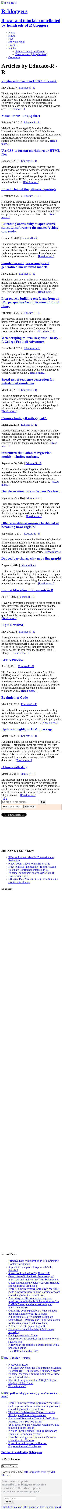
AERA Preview (12, 660)
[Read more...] (17, 109)
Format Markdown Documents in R (27, 590)
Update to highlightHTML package (26, 729)
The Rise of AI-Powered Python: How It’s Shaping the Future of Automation (31, 1414)
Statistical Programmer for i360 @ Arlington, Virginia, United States (33, 1382)
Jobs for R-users (20, 1357)
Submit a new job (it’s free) (30, 51)
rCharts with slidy (14, 767)
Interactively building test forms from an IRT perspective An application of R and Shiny (30, 302)
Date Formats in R (18, 876)
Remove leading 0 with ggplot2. (24, 418)
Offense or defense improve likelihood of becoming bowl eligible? (30, 525)
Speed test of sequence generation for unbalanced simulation (27, 381)
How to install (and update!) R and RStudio (32, 866)
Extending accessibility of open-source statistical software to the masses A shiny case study (29, 227)
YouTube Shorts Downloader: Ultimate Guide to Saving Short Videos (33, 1426)
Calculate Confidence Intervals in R (28, 869)
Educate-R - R (27, 87)
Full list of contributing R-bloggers (21, 1452)
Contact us (14, 57)
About (11, 35)
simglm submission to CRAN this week (29, 81)
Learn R (13, 44)
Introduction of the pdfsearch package (28, 189)
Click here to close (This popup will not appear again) (31, 1507)
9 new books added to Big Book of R (29, 863)
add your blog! (16, 41)
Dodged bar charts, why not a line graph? (31, 558)
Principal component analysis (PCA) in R (31, 872)
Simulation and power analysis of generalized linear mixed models (25, 265)
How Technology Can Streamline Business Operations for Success (32, 1439)
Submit (9, 1501)
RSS (10, 38)
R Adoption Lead (18, 1364)
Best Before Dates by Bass (23, 1350)
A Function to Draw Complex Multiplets (30, 1316)
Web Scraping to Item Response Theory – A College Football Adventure (31, 339)
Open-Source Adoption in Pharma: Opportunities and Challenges (27, 1445)
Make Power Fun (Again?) (20, 116)
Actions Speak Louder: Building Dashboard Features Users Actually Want (32, 1432)
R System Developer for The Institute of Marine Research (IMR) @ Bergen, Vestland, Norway (34, 1369)
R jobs (12, 48)
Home (11, 32)
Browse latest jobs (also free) (31, 54)
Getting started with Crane (22, 1335)
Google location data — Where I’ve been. (30, 491)
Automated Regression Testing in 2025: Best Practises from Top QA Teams (33, 1420)
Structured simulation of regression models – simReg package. (26, 454)
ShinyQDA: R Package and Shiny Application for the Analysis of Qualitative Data (34, 1321)
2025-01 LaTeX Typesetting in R (26, 1326)
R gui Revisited (12, 625)
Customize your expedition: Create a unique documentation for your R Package (32, 1312)
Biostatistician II (17, 1386)
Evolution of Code (14, 697)
